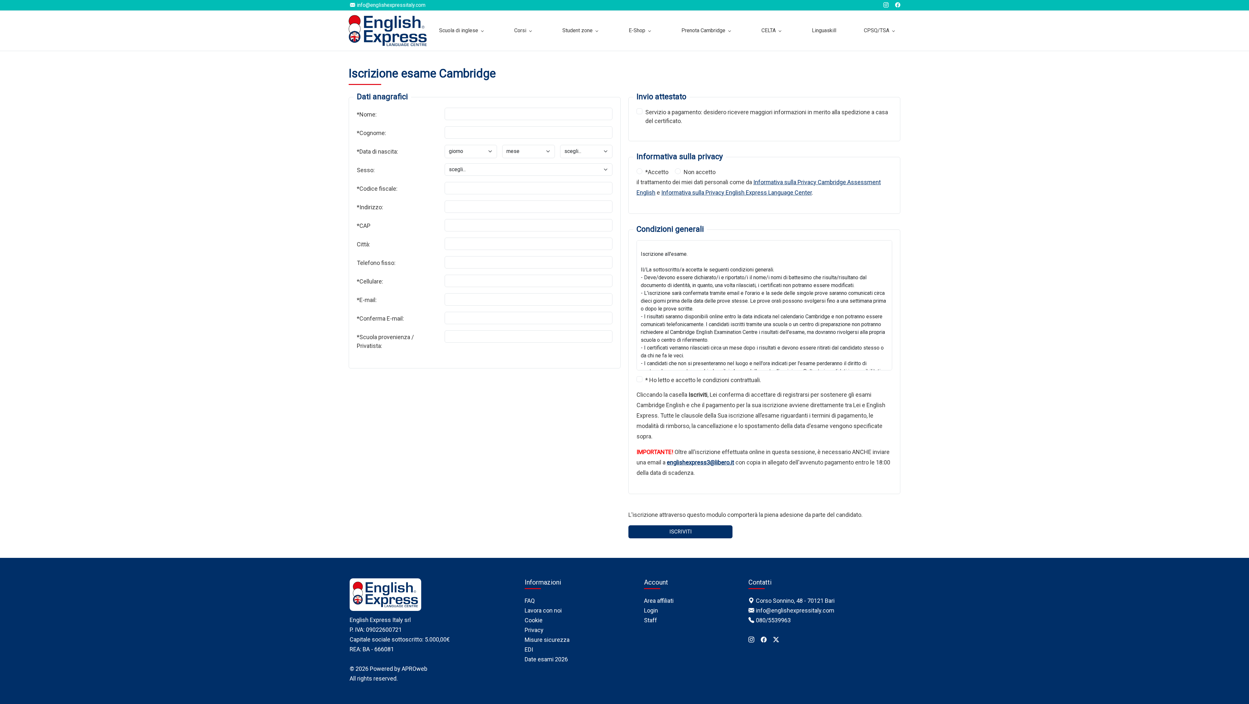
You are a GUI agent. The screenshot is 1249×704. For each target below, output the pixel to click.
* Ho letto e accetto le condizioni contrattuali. (703, 380)
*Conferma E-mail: (380, 318)
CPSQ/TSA (876, 30)
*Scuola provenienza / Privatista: (385, 341)
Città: (363, 244)
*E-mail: (367, 300)
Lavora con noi (543, 610)
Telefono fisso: (376, 262)
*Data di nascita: (377, 151)
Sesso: (366, 170)
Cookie (534, 620)
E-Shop (637, 30)
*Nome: (367, 114)
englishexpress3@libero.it (700, 462)
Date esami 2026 (546, 659)
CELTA (768, 30)
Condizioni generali (670, 229)
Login (651, 610)
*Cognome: (371, 133)
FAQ (530, 600)
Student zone (577, 30)
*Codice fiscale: (377, 188)
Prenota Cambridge (703, 30)
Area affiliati (659, 600)
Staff (650, 620)
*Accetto (656, 172)
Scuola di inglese (458, 30)
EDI (529, 649)
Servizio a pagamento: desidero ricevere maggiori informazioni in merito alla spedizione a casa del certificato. (766, 116)
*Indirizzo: (370, 207)
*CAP (363, 225)
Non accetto (700, 172)
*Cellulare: (370, 281)
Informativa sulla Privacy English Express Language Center (736, 192)
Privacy (534, 630)
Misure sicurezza (547, 639)
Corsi (520, 30)
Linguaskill (824, 30)
